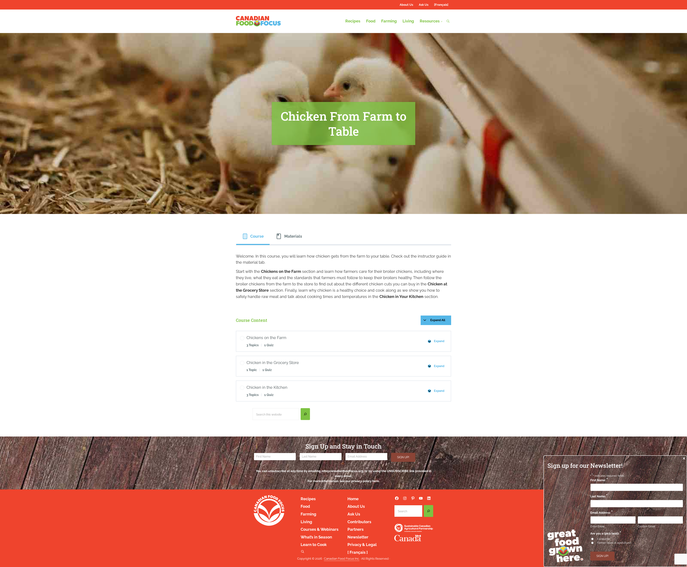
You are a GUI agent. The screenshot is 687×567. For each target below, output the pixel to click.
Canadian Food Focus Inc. (341, 558)
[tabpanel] (343, 276)
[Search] (305, 414)
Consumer (603, 539)
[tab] (253, 236)
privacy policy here (365, 481)
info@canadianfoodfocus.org (342, 471)
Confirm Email (646, 526)
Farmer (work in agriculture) (614, 542)
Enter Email (597, 526)
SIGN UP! (403, 457)
